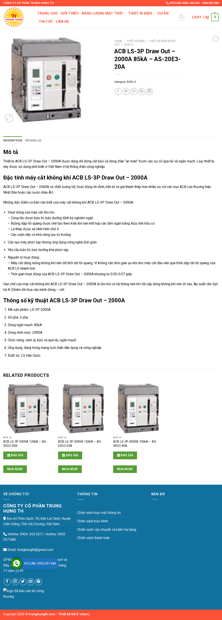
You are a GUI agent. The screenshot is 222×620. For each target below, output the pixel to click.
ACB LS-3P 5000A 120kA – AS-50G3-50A (25, 444)
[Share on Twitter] (126, 91)
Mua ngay (15, 469)
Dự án (163, 13)
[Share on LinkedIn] (149, 91)
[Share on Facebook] (118, 91)
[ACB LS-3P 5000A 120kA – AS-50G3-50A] (28, 408)
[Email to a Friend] (133, 91)
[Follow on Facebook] (7, 581)
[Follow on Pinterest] (38, 581)
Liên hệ (62, 21)
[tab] (12, 140)
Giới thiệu (70, 13)
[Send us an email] (30, 581)
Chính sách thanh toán (93, 538)
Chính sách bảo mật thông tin (99, 513)
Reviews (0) (33, 140)
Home (118, 41)
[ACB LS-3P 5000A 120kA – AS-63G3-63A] (83, 408)
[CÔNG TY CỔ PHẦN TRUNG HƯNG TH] (17, 17)
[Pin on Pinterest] (141, 91)
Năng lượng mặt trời (102, 13)
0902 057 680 (210, 3)
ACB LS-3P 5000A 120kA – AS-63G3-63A (80, 444)
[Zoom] (9, 118)
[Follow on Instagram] (15, 581)
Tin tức (46, 21)
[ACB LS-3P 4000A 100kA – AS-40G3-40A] (138, 408)
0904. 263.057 (191, 3)
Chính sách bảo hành (92, 521)
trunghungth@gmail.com (35, 550)
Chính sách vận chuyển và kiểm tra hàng (106, 530)
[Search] (181, 17)
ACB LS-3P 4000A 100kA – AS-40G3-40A (135, 444)
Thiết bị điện (140, 13)
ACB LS (129, 44)
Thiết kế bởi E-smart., (74, 614)
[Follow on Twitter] (22, 581)
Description (12, 140)
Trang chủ (47, 13)
